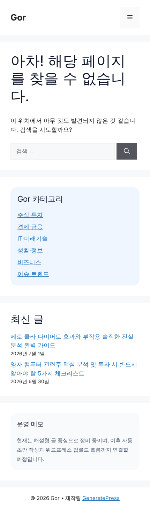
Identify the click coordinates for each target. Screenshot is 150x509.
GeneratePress (101, 498)
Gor (18, 17)
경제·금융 (30, 226)
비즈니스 (29, 262)
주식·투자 (30, 214)
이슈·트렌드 (33, 273)
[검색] (127, 151)
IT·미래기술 (32, 238)
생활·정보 (30, 250)
